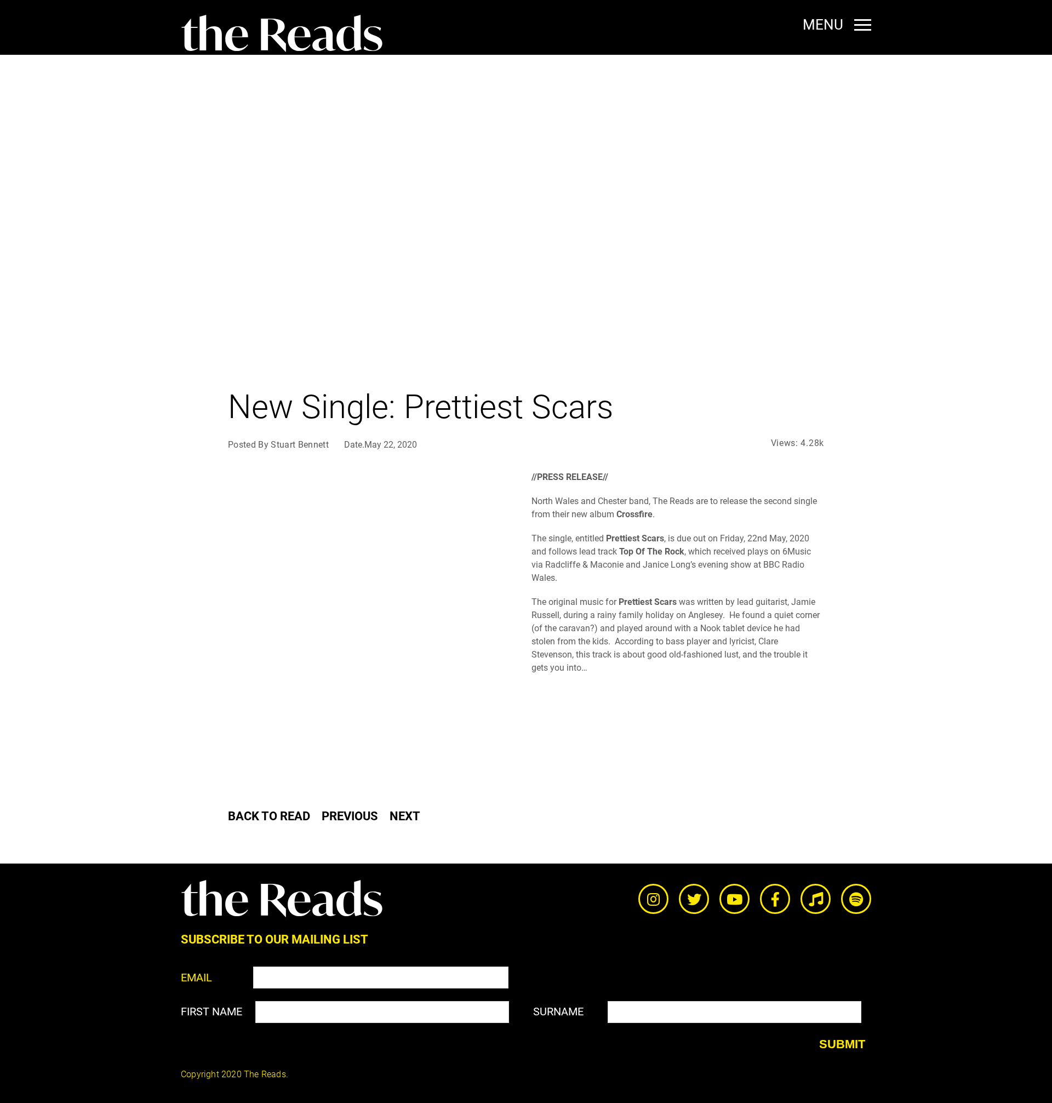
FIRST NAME (211, 1011)
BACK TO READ (269, 816)
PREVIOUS (350, 816)
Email (196, 977)
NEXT (405, 816)
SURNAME (558, 1011)
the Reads (282, 34)
